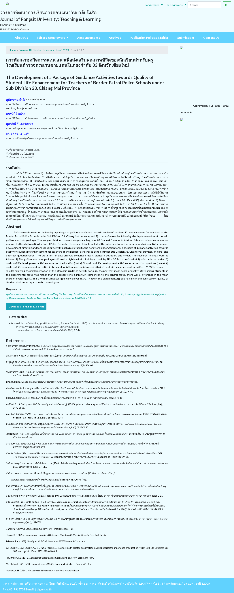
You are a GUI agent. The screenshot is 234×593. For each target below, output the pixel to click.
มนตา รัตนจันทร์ (17, 134)
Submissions (186, 38)
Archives (115, 38)
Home (12, 50)
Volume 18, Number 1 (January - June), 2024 (44, 50)
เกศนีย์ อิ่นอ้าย (16, 114)
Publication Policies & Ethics (149, 38)
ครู (71, 294)
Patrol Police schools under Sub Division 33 (69, 298)
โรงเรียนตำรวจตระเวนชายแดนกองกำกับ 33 (98, 294)
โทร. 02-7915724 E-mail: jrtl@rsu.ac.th (27, 589)
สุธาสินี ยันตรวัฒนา (19, 124)
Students (31, 298)
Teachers (41, 298)
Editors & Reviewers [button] (51, 38)
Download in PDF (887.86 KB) (26, 306)
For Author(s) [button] (153, 4)
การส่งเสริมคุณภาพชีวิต (43, 294)
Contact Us (211, 38)
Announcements (88, 38)
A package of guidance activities (140, 294)
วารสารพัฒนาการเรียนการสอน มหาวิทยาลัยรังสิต (35, 583)
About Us (21, 38)
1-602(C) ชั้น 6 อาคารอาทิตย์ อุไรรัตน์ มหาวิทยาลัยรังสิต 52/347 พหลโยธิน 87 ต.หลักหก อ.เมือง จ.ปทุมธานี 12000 (138, 583)
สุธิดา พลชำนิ (15, 100)
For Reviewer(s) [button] (175, 4)
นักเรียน (63, 294)
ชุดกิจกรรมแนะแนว (17, 294)
